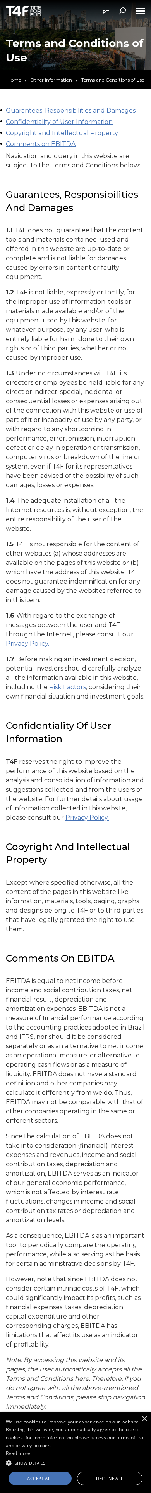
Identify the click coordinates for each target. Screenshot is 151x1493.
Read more (18, 1453)
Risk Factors (67, 687)
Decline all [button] (109, 1478)
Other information (51, 80)
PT (106, 12)
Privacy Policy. (27, 643)
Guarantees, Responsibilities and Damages (71, 110)
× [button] (144, 1419)
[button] (75, 1462)
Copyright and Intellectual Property (62, 133)
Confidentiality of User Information (59, 121)
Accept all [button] (40, 1478)
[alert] (75, 1452)
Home (14, 80)
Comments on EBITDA (41, 144)
